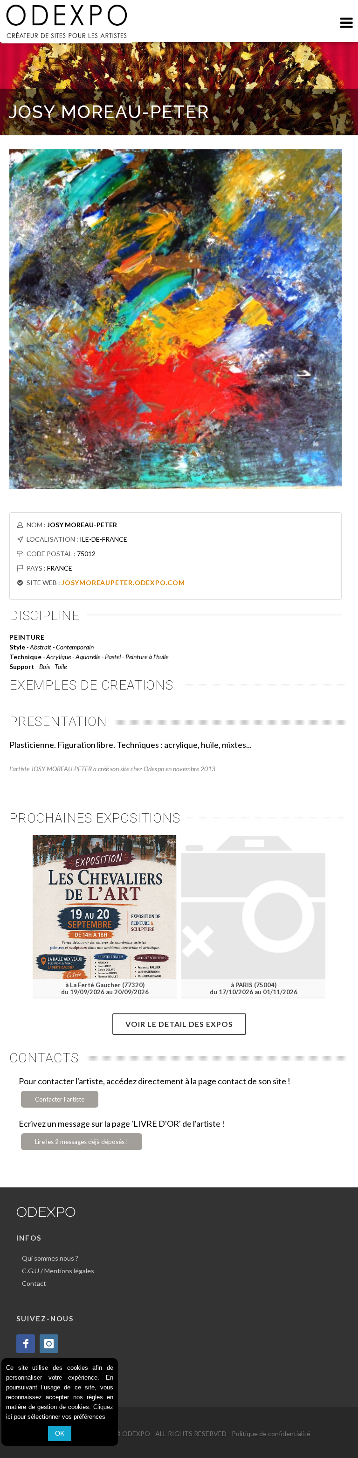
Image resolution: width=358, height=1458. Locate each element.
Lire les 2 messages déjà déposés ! (81, 1141)
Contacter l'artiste (59, 1099)
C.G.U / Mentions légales (58, 1271)
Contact (34, 1283)
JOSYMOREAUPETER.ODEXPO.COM (123, 582)
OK (59, 1433)
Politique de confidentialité (271, 1433)
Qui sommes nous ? (50, 1258)
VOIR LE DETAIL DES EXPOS (179, 1023)
